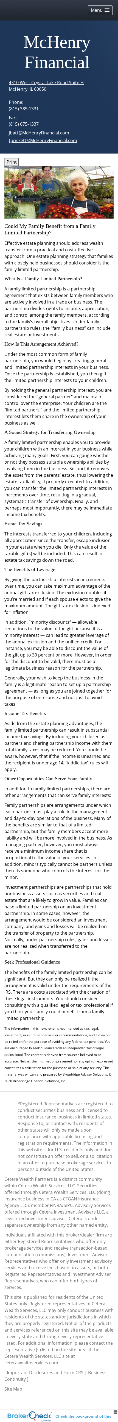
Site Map (13, 1389)
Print (12, 162)
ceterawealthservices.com (31, 1363)
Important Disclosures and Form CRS (45, 1373)
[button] (100, 10)
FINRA (56, 1205)
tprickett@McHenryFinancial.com (43, 140)
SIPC (68, 1205)
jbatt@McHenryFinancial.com (39, 133)
